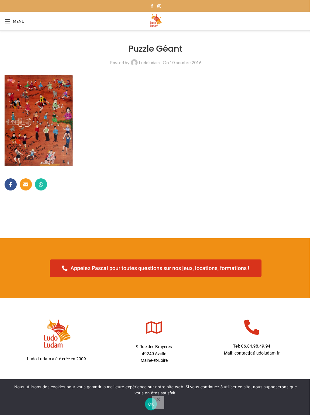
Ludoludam (149, 62)
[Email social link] (26, 184)
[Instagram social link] (159, 6)
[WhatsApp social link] (41, 184)
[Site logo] (155, 20)
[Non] (158, 402)
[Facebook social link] (152, 6)
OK (151, 404)
